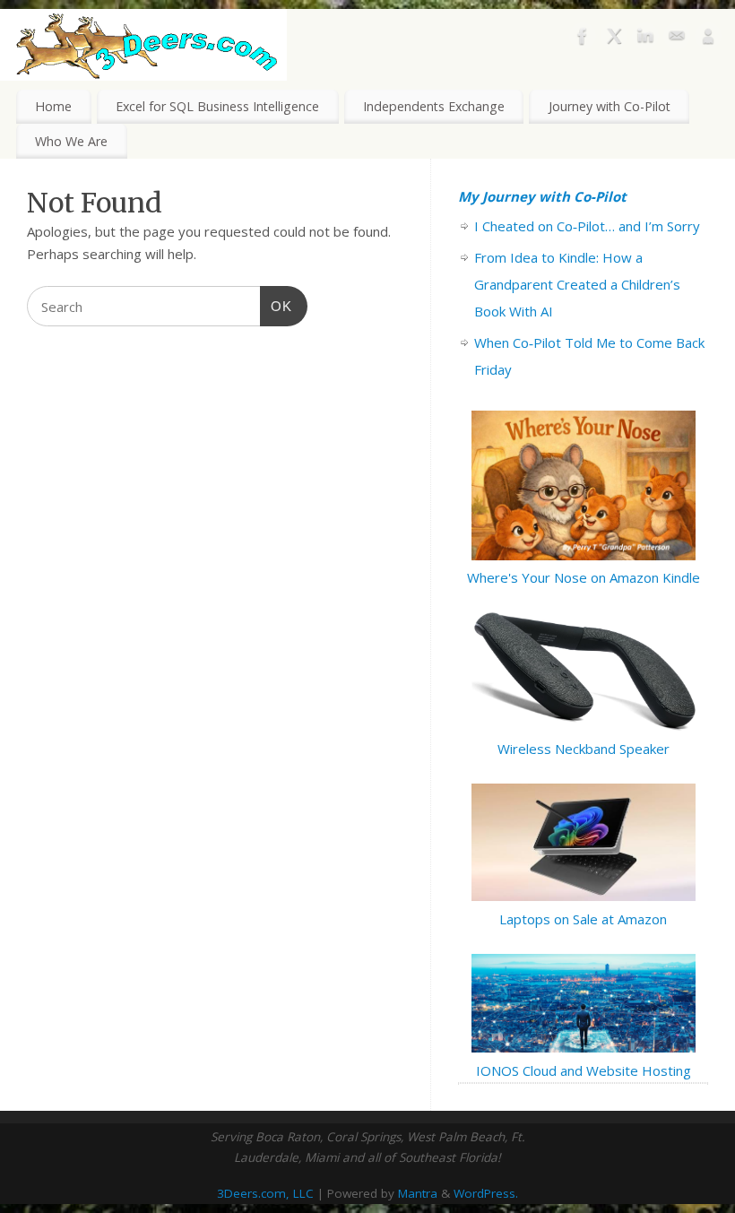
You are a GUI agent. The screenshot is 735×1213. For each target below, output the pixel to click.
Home (53, 106)
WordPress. (486, 1193)
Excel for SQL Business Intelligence (217, 106)
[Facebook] (582, 39)
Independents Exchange (434, 106)
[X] (614, 39)
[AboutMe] (708, 39)
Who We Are (71, 141)
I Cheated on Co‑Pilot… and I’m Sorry (587, 226)
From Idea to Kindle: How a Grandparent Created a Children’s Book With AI (577, 284)
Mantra (417, 1193)
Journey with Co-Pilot (609, 106)
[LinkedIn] (645, 39)
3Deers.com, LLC (265, 1193)
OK (276, 306)
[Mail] (676, 39)
